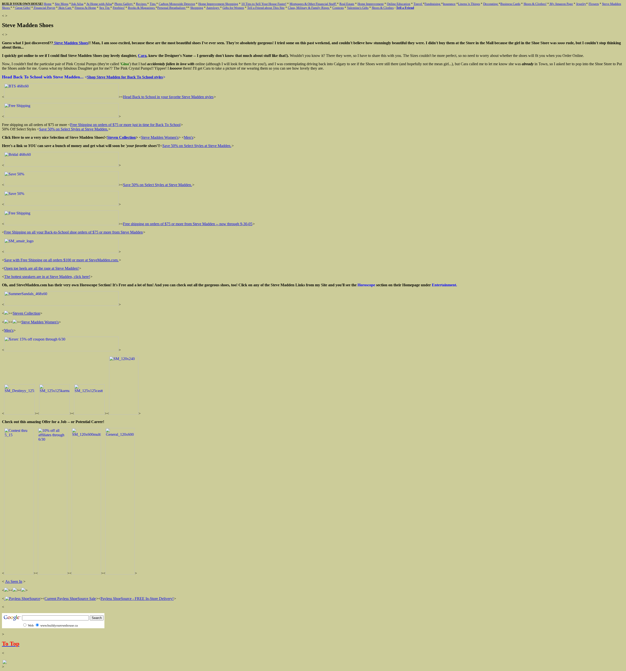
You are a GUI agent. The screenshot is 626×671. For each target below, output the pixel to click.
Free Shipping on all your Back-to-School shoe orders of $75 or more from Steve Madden (73, 232)
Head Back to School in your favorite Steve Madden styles (168, 97)
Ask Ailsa (77, 4)
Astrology (213, 8)
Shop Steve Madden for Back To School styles (125, 77)
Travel (418, 4)
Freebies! (119, 8)
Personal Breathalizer (171, 8)
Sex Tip (104, 8)
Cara (142, 55)
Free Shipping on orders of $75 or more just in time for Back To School (125, 125)
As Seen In (13, 581)
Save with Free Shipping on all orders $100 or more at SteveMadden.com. (61, 260)
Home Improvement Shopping (218, 4)
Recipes (141, 4)
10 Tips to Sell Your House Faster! (263, 4)
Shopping (196, 8)
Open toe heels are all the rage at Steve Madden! (41, 268)
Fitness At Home (85, 8)
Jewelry (581, 4)
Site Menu (61, 4)
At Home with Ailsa (99, 4)
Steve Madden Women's (160, 137)
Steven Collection (121, 137)
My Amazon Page (561, 4)
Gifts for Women (233, 8)
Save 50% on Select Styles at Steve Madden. (73, 129)
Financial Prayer (44, 8)
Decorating (491, 4)
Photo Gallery (124, 4)
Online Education (398, 4)
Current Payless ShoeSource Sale (70, 598)
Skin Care (65, 8)
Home (48, 4)
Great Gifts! (23, 8)
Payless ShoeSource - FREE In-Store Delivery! (137, 598)
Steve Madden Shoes (70, 43)
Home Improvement (371, 4)
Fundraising (433, 4)
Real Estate (346, 4)
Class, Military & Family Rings (309, 8)
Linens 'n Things (469, 4)
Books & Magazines (142, 8)
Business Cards (510, 4)
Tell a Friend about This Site (266, 8)
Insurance (449, 4)
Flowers (594, 4)
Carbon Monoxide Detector (177, 4)
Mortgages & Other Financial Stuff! (313, 4)
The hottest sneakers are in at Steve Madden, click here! (47, 277)
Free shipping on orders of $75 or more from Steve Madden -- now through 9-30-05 (187, 224)
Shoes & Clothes (383, 8)
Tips (153, 4)
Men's (188, 137)
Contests (338, 8)
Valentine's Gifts (358, 8)
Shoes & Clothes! (535, 4)
